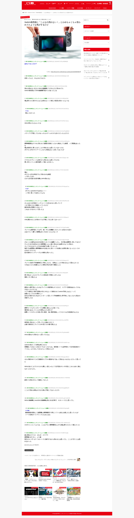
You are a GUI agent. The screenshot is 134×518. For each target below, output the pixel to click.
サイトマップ (97, 8)
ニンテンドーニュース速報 (66, 513)
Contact (105, 8)
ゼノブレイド (88, 8)
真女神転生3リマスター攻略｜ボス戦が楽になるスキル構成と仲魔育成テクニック (96, 54)
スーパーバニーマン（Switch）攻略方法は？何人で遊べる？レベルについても (95, 60)
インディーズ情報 (70, 8)
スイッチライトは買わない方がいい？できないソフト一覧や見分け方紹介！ (95, 77)
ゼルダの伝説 (80, 8)
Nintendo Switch (52, 8)
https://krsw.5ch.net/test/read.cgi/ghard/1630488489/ (65, 71)
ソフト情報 (61, 8)
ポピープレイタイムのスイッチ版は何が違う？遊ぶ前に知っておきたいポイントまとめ (95, 71)
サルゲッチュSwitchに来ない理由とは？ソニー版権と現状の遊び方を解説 (95, 65)
